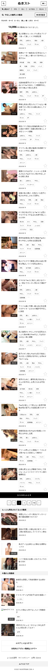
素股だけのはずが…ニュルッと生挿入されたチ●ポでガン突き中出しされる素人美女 (32, 174)
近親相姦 (37, 249)
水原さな (22, 200)
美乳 (35, 62)
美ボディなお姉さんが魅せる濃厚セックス (32, 545)
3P (43, 96)
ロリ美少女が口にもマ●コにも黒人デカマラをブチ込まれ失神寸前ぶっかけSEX (32, 215)
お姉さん (28, 40)
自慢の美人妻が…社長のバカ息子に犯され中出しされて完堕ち (32, 194)
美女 (28, 62)
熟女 (42, 200)
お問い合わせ (36, 658)
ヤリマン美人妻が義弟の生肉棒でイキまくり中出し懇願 (32, 149)
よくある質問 (12, 658)
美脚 (41, 62)
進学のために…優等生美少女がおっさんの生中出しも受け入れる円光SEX (32, 382)
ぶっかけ (37, 225)
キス (28, 70)
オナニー (22, 163)
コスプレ (37, 479)
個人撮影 (22, 74)
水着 (37, 389)
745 (34, 503)
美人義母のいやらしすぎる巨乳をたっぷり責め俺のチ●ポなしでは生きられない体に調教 (32, 334)
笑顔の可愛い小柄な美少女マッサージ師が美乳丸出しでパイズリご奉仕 (32, 530)
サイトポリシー (24, 658)
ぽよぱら (19, 586)
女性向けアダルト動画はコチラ (23, 648)
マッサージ (30, 184)
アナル (37, 139)
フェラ (29, 44)
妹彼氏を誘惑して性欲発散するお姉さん (30, 580)
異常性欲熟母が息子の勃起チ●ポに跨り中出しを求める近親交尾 (32, 239)
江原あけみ (23, 414)
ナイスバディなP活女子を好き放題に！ (31, 595)
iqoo (18, 617)
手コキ (37, 44)
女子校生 (32, 9)
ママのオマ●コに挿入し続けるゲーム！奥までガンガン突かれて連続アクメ (32, 283)
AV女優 (22, 62)
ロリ (28, 222)
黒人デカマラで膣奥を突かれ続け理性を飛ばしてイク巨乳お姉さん (32, 262)
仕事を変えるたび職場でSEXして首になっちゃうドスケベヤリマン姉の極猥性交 (32, 472)
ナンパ (22, 184)
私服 (26, 66)
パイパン (22, 483)
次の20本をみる (23, 495)
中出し (22, 44)
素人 (22, 9)
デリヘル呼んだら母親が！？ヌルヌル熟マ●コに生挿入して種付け (32, 451)
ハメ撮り (30, 319)
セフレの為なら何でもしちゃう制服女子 (30, 611)
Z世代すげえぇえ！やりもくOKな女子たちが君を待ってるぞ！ (30, 626)
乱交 (31, 229)
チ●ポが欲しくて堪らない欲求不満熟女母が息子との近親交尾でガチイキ (32, 408)
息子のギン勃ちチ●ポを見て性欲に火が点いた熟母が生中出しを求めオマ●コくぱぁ (32, 356)
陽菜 (21, 92)
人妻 (42, 40)
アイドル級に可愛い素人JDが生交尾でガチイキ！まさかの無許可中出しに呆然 (32, 308)
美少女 (41, 9)
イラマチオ (23, 139)
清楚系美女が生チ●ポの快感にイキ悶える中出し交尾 (32, 432)
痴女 (36, 40)
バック (40, 66)
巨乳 (15, 9)
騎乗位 (22, 70)
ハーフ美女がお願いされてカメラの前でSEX (32, 560)
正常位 (33, 66)
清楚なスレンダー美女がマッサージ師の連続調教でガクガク (32, 515)
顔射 (42, 222)
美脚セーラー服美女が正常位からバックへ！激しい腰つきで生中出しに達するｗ (32, 55)
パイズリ (30, 345)
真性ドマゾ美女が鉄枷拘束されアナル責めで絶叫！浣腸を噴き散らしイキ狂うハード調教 (32, 129)
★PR (18, 632)
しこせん (19, 599)
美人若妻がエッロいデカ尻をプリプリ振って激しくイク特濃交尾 (32, 34)
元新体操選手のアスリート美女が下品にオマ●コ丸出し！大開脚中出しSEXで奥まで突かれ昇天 (32, 85)
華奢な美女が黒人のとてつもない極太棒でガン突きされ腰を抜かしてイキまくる (32, 107)
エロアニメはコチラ (24, 643)
